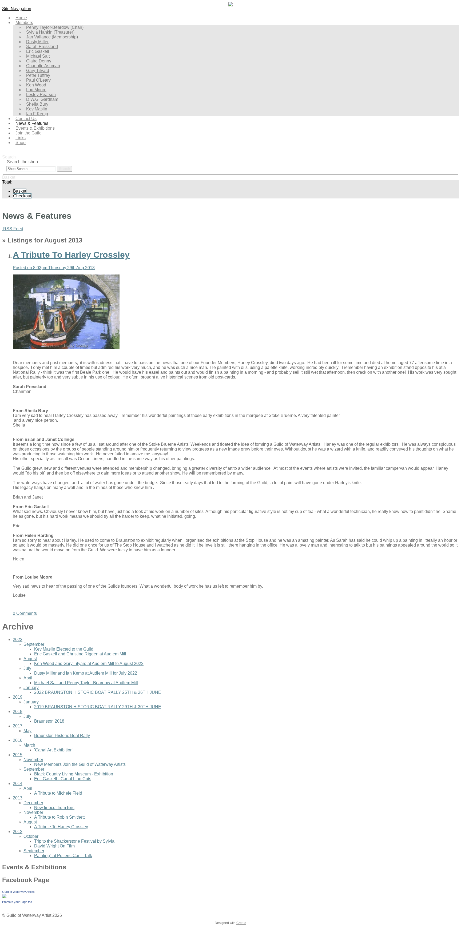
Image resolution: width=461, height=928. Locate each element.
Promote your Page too (17, 901)
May (27, 730)
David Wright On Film (54, 846)
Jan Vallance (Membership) (52, 37)
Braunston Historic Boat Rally (62, 735)
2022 (17, 639)
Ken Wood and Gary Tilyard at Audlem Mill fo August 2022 (89, 663)
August (30, 658)
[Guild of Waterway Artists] (4, 896)
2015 (17, 754)
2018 (17, 711)
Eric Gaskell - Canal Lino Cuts (62, 778)
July (27, 668)
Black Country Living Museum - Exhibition (73, 774)
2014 (17, 783)
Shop (20, 142)
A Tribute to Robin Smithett (59, 817)
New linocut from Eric (54, 807)
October (30, 836)
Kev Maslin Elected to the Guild (63, 649)
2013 (17, 798)
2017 (17, 726)
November (33, 759)
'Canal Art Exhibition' (53, 750)
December (33, 802)
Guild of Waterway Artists (18, 891)
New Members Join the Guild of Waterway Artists (80, 764)
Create (241, 923)
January (31, 687)
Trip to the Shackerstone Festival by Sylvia (74, 841)
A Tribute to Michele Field (58, 793)
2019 (17, 697)
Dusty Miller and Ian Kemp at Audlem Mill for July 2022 (85, 673)
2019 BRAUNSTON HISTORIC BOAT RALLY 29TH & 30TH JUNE (97, 706)
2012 (17, 831)
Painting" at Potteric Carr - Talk (63, 855)
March (29, 745)
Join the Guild (28, 133)
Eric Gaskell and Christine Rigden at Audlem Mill (80, 654)
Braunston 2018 (49, 721)
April (27, 678)
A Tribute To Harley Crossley (61, 827)
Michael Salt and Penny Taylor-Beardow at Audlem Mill (86, 682)
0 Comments (25, 613)
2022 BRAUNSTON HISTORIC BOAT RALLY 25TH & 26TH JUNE (97, 692)
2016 (17, 740)
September (33, 644)
